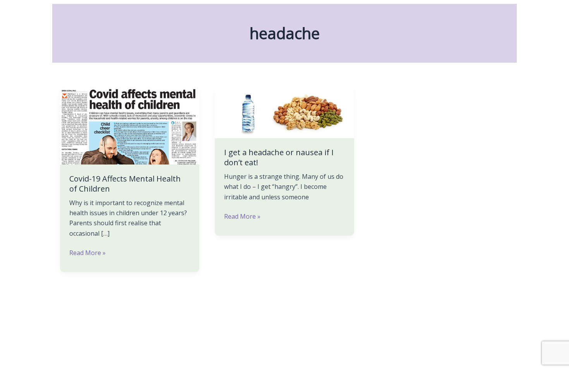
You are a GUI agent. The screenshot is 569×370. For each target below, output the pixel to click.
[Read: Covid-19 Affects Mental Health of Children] (129, 125)
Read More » (87, 252)
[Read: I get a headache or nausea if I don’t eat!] (284, 112)
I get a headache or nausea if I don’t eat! (279, 157)
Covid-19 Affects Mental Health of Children (125, 183)
